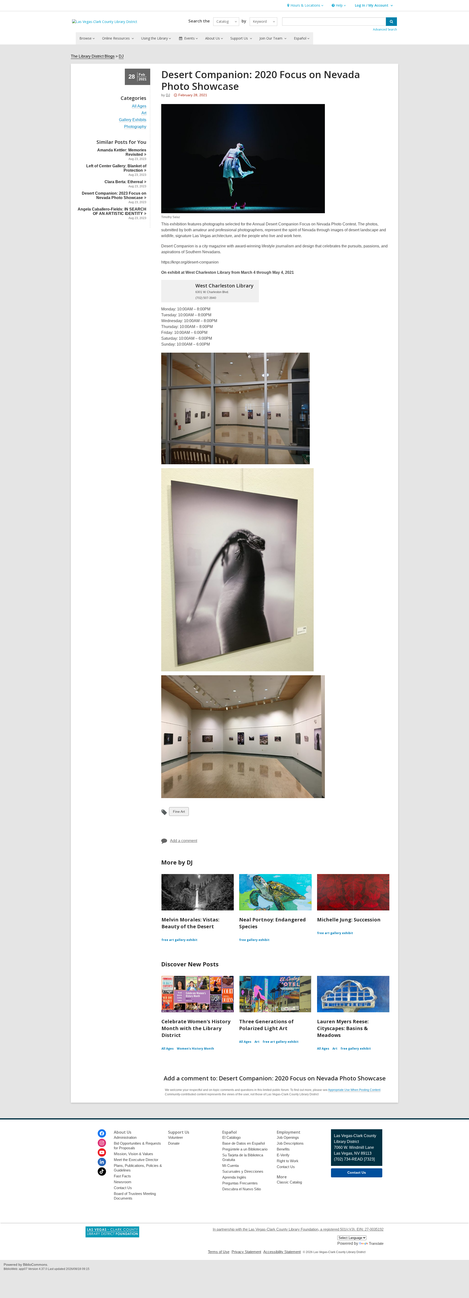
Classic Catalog (289, 1182)
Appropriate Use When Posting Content (354, 1090)
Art (143, 113)
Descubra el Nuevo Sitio (241, 1189)
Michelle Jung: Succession (349, 919)
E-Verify (283, 1155)
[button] (305, 5)
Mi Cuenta (230, 1165)
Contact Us (123, 1188)
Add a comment (183, 841)
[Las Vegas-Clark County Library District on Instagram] (102, 1143)
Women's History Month (195, 1048)
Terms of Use (218, 1252)
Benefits (283, 1149)
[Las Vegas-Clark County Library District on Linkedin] (102, 1162)
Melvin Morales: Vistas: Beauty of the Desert (190, 923)
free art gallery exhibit (179, 940)
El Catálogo (231, 1137)
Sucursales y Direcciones (242, 1171)
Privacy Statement (246, 1252)
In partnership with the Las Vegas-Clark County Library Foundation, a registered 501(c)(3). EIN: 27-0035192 (298, 1229)
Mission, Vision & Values (133, 1154)
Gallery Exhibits (132, 120)
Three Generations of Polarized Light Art (266, 1025)
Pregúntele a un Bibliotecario (244, 1149)
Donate (174, 1143)
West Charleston (224, 285)
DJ (121, 56)
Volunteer (175, 1137)
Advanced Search (385, 29)
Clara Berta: (124, 182)
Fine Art (179, 812)
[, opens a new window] (112, 1236)
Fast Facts (122, 1176)
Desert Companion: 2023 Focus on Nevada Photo (114, 195)
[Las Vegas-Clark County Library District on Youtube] (102, 1152)
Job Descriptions (290, 1143)
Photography (135, 127)
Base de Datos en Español (243, 1143)
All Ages (139, 106)
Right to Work (287, 1161)
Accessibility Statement (282, 1252)
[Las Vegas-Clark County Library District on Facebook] (102, 1133)
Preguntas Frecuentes (240, 1183)
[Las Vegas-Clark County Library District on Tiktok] (102, 1171)
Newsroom (122, 1182)
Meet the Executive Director (136, 1160)
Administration (125, 1137)
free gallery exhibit (254, 940)
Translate (376, 1243)
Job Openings (288, 1137)
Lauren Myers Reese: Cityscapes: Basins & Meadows (343, 1028)
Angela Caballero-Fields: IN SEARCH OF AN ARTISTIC (112, 211)
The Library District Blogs (93, 56)
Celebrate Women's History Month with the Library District (195, 1028)
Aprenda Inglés (234, 1177)
